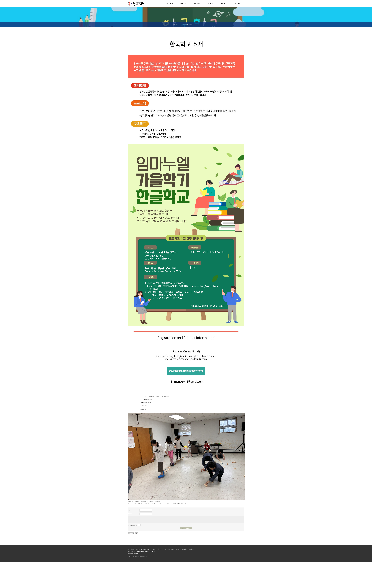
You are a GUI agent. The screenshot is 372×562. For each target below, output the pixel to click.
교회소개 (169, 4)
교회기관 (209, 4)
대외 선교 (223, 4)
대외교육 (196, 4)
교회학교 (183, 4)
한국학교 (175, 24)
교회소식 (237, 4)
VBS (198, 24)
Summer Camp (187, 24)
